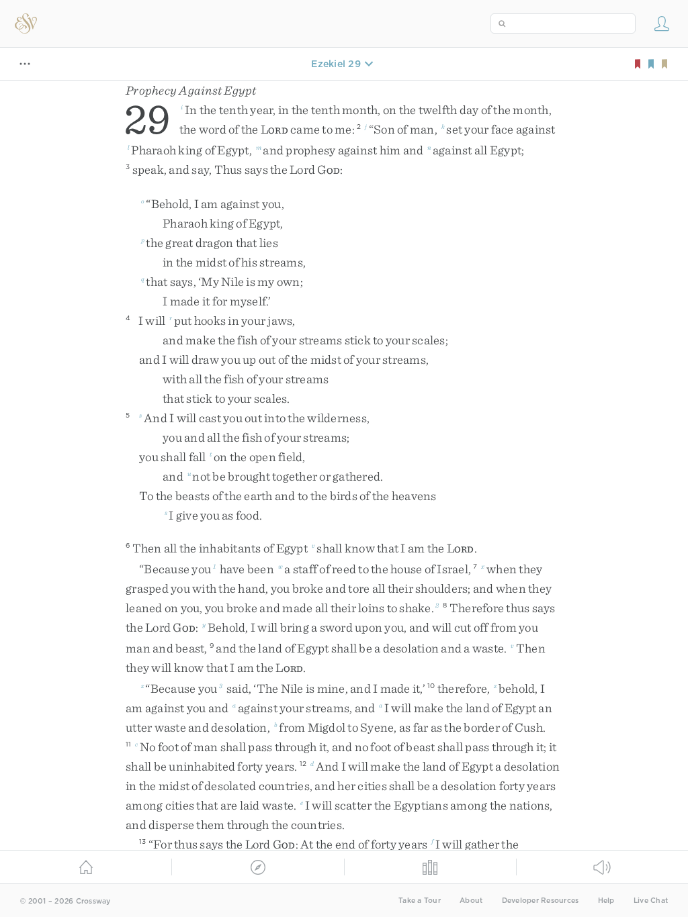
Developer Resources (540, 900)
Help (606, 900)
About (471, 900)
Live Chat (651, 900)
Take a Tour (419, 900)
